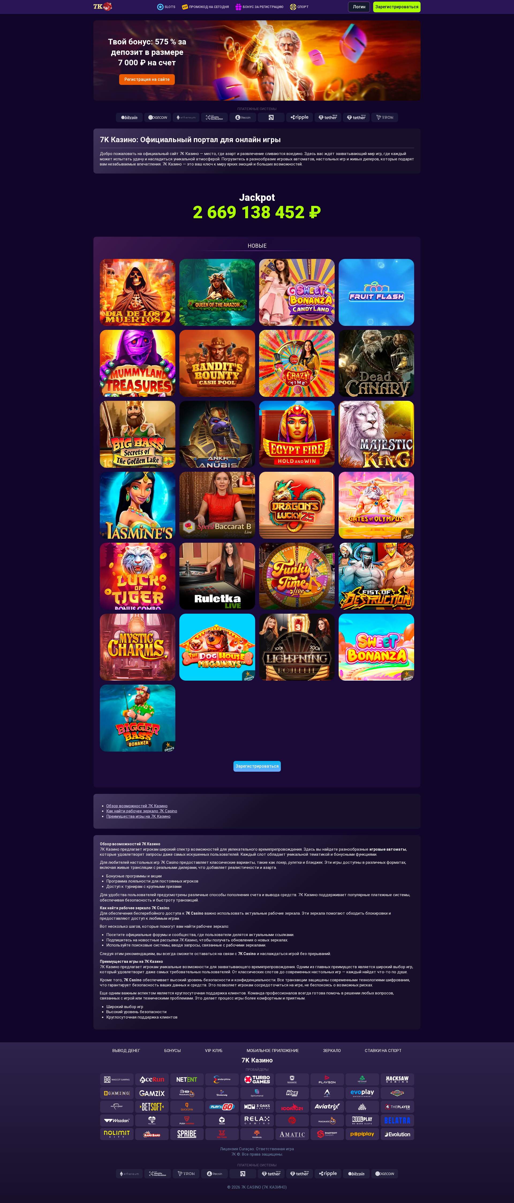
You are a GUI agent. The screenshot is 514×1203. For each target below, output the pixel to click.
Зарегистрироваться (396, 6)
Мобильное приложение (273, 1051)
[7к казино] (105, 7)
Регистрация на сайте (146, 79)
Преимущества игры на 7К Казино (138, 816)
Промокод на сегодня (209, 7)
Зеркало (332, 1051)
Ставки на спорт (383, 1051)
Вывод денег (126, 1051)
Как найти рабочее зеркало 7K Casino (141, 811)
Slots (170, 7)
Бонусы (172, 1051)
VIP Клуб (213, 1051)
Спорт (303, 7)
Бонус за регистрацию (263, 7)
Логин (359, 6)
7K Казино (257, 1060)
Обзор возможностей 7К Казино (137, 806)
